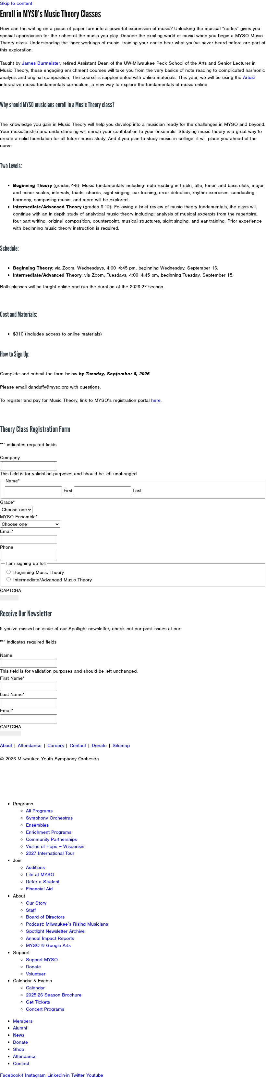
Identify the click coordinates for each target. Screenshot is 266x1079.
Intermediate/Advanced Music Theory (52, 580)
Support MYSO (42, 960)
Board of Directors (45, 917)
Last (137, 490)
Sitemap (121, 745)
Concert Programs (45, 1009)
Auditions (35, 867)
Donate (99, 745)
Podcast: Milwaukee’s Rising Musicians (67, 924)
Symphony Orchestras (49, 818)
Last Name (12, 694)
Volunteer (35, 974)
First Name (12, 678)
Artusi (249, 77)
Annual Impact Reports (50, 938)
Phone (6, 547)
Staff (31, 910)
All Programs (39, 811)
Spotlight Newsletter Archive (55, 931)
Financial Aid (39, 889)
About (6, 745)
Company (10, 457)
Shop (18, 1049)
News (18, 1035)
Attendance (30, 745)
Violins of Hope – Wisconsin (55, 846)
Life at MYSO (40, 874)
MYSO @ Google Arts (48, 945)
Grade (7, 502)
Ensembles (37, 825)
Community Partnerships (51, 839)
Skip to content (16, 3)
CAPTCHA (10, 590)
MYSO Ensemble (19, 517)
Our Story (36, 903)
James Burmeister (41, 63)
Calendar (35, 988)
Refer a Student (42, 882)
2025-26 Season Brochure (53, 995)
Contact (78, 745)
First (68, 490)
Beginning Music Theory (38, 572)
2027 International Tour (50, 853)
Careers (55, 745)
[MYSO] (34, 18)
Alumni (20, 1028)
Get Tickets (38, 1002)
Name (6, 655)
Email (6, 531)
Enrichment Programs (48, 832)
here (156, 400)
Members (22, 1021)
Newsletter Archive (203, 629)
